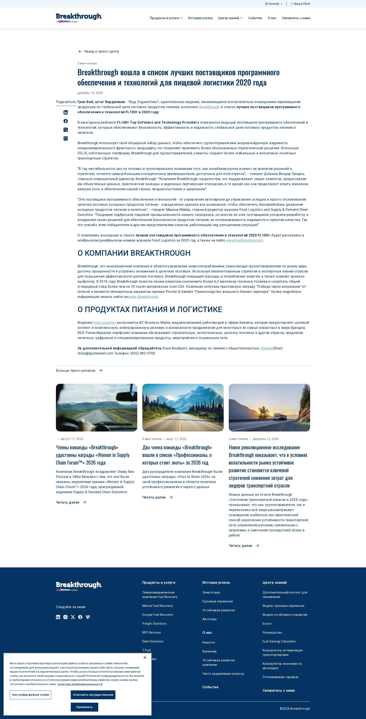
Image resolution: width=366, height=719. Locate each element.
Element (267, 348)
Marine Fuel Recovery (157, 605)
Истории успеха (200, 18)
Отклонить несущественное (93, 694)
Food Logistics (104, 323)
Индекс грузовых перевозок (283, 605)
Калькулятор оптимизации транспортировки (283, 652)
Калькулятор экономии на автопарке (282, 666)
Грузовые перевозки (217, 601)
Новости (208, 642)
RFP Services (151, 632)
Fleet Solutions (153, 641)
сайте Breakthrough (143, 297)
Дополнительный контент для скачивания (285, 595)
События (255, 18)
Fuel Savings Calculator (279, 641)
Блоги (267, 623)
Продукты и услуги (158, 583)
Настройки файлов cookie (30, 694)
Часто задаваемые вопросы (223, 673)
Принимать (84, 706)
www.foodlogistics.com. (245, 240)
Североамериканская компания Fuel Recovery (160, 595)
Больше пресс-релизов (76, 371)
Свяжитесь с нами (296, 18)
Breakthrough (209, 107)
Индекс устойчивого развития (285, 614)
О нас (272, 18)
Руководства (272, 632)
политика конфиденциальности (80, 683)
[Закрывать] (145, 657)
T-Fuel (146, 650)
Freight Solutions (154, 623)
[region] (77, 684)
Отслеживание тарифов (280, 677)
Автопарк (209, 619)
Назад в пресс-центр (101, 51)
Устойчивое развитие (218, 610)
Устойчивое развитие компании (218, 662)
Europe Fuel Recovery (157, 614)
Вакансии (209, 651)
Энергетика (211, 592)
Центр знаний (275, 583)
